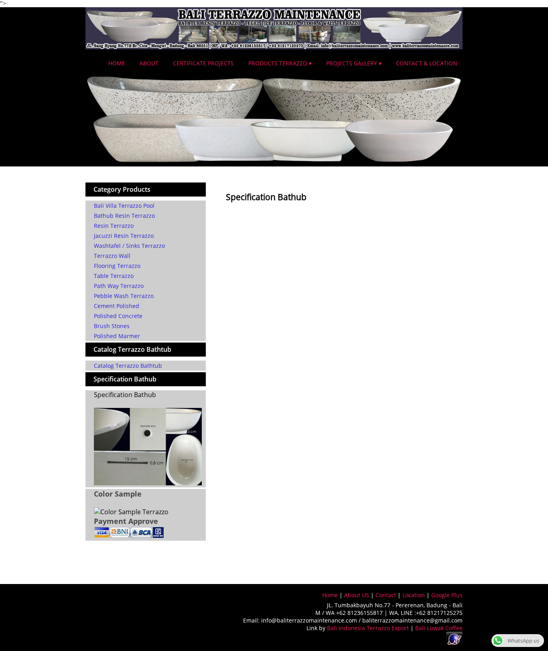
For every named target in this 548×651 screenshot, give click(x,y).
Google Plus (447, 595)
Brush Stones (112, 326)
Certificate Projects (203, 63)
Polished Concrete (118, 316)
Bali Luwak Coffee (439, 628)
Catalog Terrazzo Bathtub (128, 365)
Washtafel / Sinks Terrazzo (129, 245)
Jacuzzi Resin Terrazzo (124, 235)
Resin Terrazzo (114, 225)
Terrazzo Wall (112, 256)
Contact (385, 595)
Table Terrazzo (114, 276)
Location (413, 595)
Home (116, 63)
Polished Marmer (117, 336)
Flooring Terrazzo (117, 266)
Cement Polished (116, 306)
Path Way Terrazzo (119, 286)
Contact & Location (426, 63)
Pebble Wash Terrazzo (124, 296)
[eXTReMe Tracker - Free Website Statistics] (454, 645)
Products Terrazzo (277, 63)
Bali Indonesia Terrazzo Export (368, 628)
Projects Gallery (351, 63)
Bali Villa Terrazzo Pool (124, 205)
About (149, 63)
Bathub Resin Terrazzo (124, 215)
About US (356, 595)
